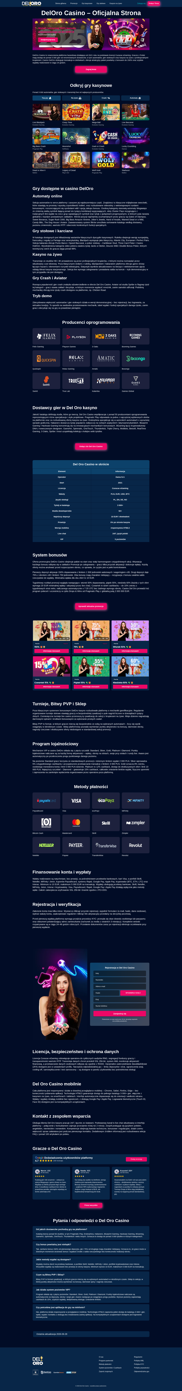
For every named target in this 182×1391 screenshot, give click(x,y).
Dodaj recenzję (136, 1159)
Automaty (134, 98)
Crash (104, 98)
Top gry (45, 98)
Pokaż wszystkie (91, 1205)
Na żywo (74, 98)
